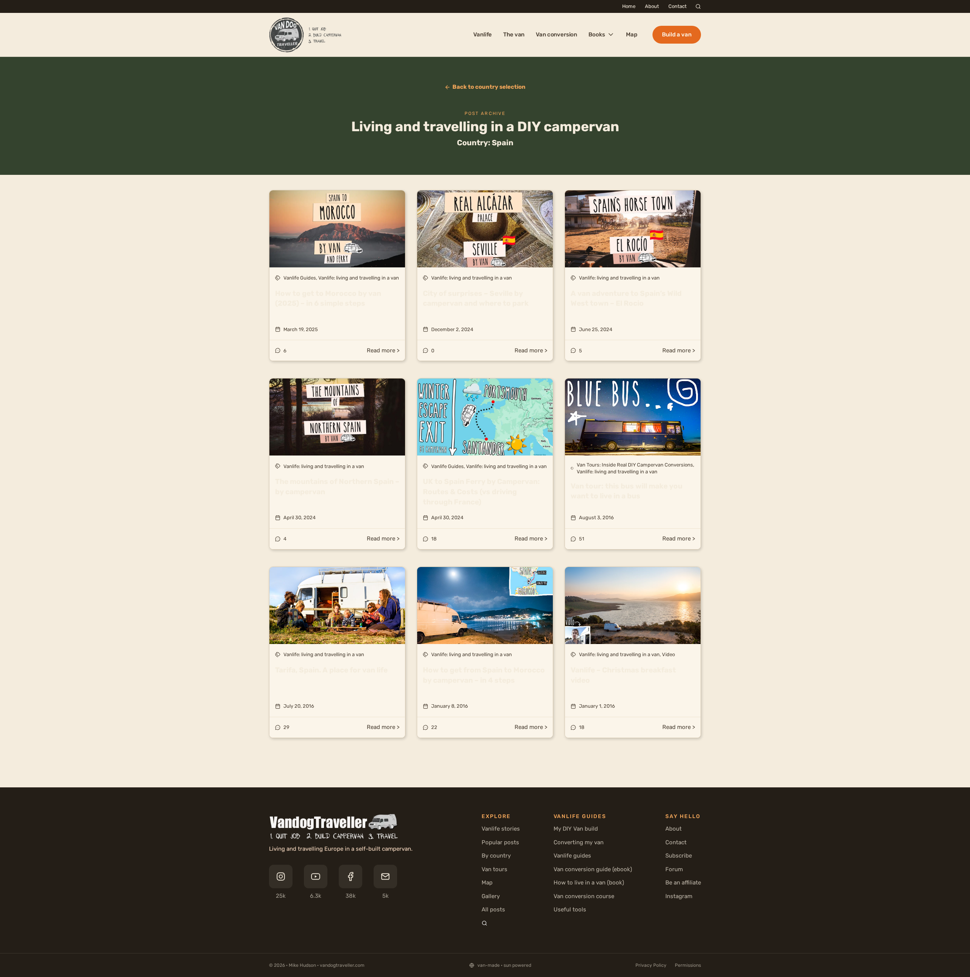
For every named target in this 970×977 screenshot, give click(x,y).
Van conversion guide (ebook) (593, 869)
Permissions (688, 965)
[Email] (385, 876)
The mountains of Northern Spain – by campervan (337, 486)
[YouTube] (315, 876)
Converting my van (579, 842)
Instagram (678, 896)
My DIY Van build (576, 828)
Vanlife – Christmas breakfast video (623, 675)
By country (496, 855)
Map (631, 34)
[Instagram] (281, 876)
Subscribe (678, 855)
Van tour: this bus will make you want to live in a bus (626, 491)
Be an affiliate (683, 882)
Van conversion (556, 34)
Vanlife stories (501, 828)
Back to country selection (489, 86)
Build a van (677, 34)
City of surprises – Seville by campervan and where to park (476, 298)
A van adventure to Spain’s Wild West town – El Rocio (626, 298)
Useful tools (570, 909)
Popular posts (500, 842)
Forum (674, 869)
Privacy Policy (650, 965)
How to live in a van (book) (589, 882)
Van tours (494, 869)
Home (628, 6)
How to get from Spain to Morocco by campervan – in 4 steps (484, 675)
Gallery (491, 896)
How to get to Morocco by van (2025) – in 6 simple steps (328, 298)
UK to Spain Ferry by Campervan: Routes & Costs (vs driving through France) (481, 491)
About (652, 6)
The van (513, 34)
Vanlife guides (572, 855)
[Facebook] (350, 876)
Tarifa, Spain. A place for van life (331, 670)
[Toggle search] (698, 6)
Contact (677, 6)
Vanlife (482, 34)
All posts (493, 909)
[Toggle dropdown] (610, 34)
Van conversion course (584, 896)
